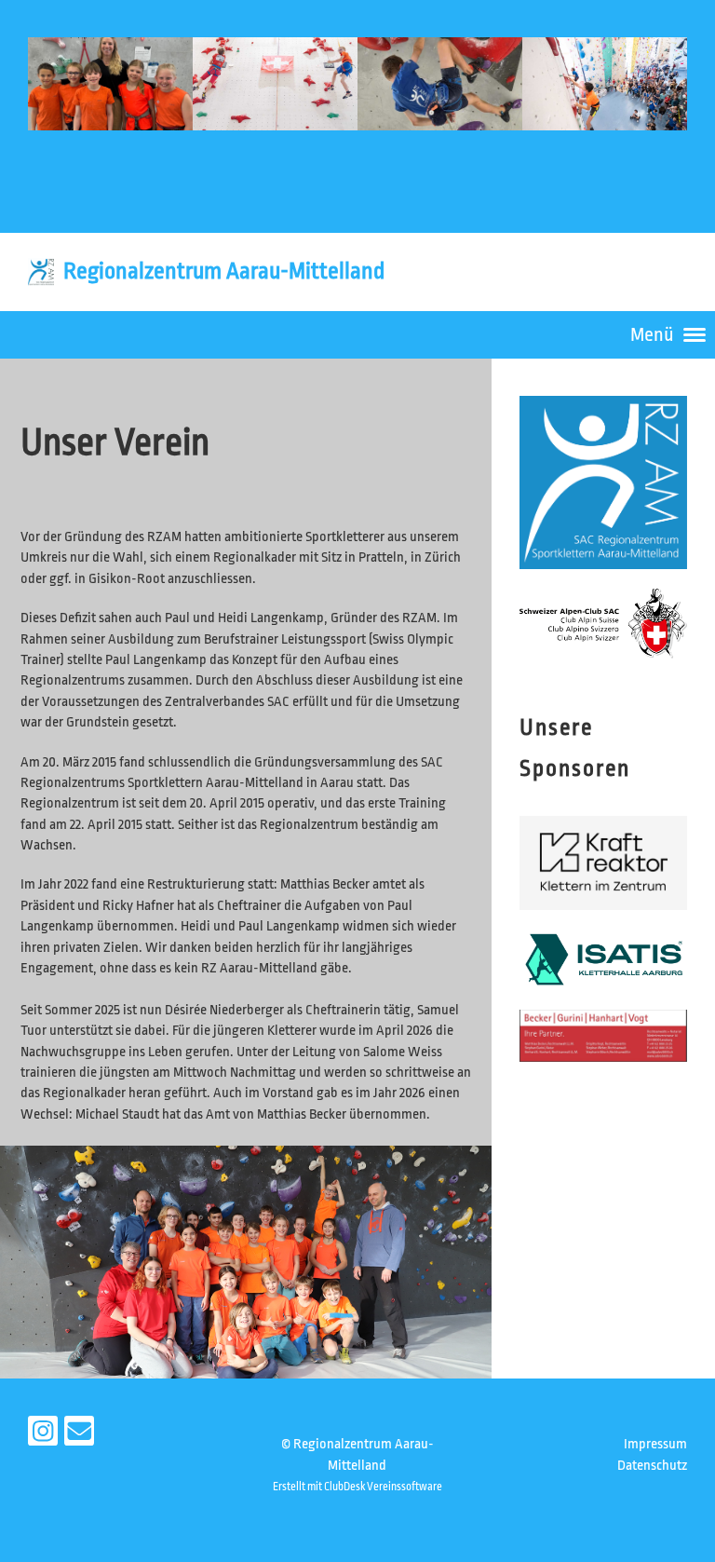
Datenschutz (652, 1466)
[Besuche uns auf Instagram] (43, 1436)
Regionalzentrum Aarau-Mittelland (223, 271)
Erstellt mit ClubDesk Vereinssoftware (357, 1486)
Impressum (655, 1444)
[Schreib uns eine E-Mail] (79, 1436)
